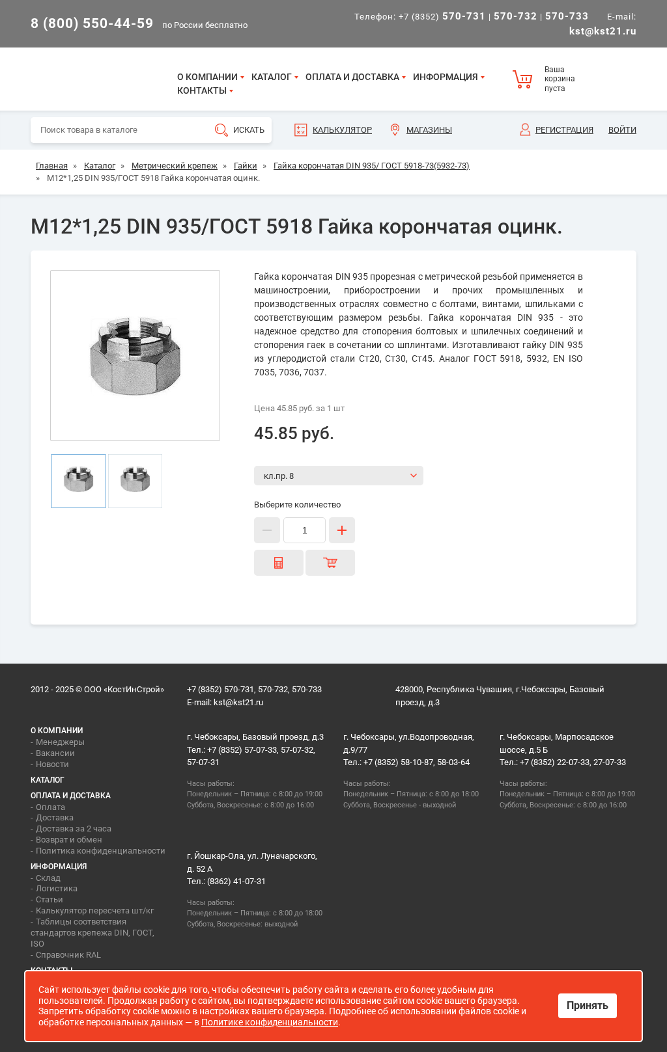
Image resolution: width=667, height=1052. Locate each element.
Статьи (49, 899)
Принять (587, 1005)
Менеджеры (60, 742)
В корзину (330, 563)
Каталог (271, 77)
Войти (622, 130)
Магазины (429, 130)
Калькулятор (342, 130)
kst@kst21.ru (238, 702)
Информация (445, 77)
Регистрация (564, 130)
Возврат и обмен (69, 839)
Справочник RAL (68, 955)
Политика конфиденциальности (100, 851)
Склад (48, 878)
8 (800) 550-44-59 (92, 23)
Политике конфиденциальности (269, 1022)
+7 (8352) (442, 16)
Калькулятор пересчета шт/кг (95, 910)
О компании (207, 77)
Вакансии (55, 753)
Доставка (55, 817)
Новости (52, 764)
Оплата (50, 807)
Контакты (202, 90)
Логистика (57, 888)
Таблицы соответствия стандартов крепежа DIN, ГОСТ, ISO (92, 933)
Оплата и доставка (352, 77)
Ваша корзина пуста (560, 79)
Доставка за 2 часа (73, 828)
